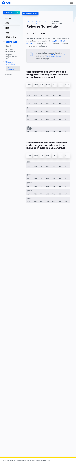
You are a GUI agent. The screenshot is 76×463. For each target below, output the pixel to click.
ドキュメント (29, 22)
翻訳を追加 (8, 74)
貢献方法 (8, 46)
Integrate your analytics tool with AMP (11, 56)
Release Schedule (11, 68)
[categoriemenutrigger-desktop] (30, 13)
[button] (71, 2)
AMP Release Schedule (58, 55)
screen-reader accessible (54, 57)
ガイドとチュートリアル (42, 22)
